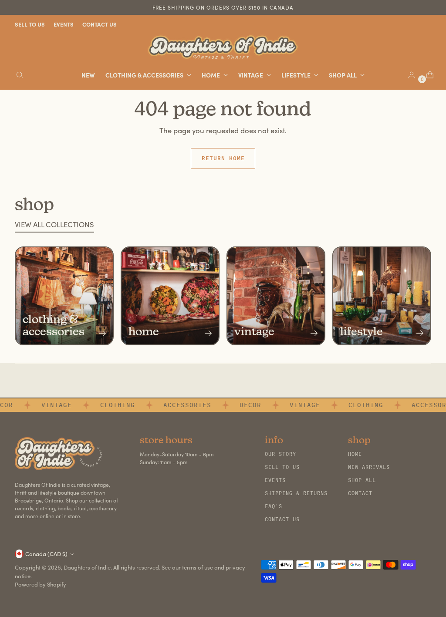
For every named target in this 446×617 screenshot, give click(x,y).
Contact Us (282, 519)
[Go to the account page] (408, 75)
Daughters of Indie (87, 567)
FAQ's (273, 506)
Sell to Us (282, 467)
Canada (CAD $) (46, 554)
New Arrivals (369, 467)
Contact (360, 493)
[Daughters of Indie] (223, 47)
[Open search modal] (19, 75)
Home (355, 454)
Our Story (280, 454)
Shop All (362, 480)
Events (275, 480)
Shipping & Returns (296, 493)
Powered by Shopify (40, 584)
